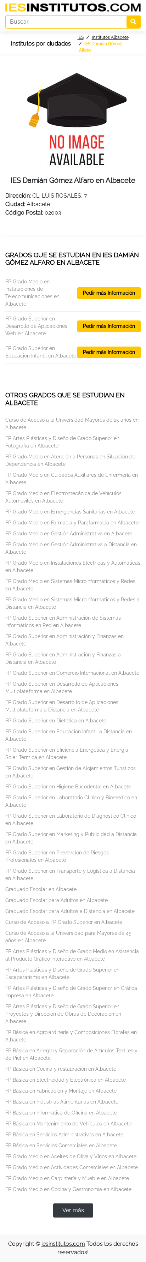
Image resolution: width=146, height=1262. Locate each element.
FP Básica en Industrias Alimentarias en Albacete (61, 1102)
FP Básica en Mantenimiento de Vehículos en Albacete (68, 1123)
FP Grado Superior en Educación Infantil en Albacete (40, 352)
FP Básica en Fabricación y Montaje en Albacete (61, 1091)
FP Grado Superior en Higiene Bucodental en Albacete (68, 786)
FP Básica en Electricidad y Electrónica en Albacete (65, 1080)
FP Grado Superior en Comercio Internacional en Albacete (72, 673)
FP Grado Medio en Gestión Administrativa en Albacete (68, 533)
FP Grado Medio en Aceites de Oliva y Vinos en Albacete (70, 1156)
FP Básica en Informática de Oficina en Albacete (61, 1113)
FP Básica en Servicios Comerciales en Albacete (61, 1145)
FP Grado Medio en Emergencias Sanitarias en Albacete (70, 512)
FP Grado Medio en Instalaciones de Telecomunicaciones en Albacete (32, 293)
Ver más (73, 1210)
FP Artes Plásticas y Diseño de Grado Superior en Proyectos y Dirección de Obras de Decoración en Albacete (63, 1014)
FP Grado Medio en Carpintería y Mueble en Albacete (67, 1178)
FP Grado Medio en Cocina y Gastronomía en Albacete (68, 1189)
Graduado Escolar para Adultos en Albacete (56, 900)
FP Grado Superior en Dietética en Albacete (55, 720)
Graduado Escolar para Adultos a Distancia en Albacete (70, 911)
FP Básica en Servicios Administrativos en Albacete (64, 1134)
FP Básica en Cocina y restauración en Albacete (60, 1069)
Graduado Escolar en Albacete (41, 889)
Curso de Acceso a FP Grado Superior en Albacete (63, 922)
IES (81, 37)
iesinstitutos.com (63, 1243)
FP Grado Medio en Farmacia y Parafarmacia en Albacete (72, 522)
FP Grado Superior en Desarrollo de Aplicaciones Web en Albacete (36, 326)
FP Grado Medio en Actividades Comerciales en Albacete (71, 1167)
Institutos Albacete (110, 37)
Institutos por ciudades (41, 43)
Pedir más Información (109, 293)
